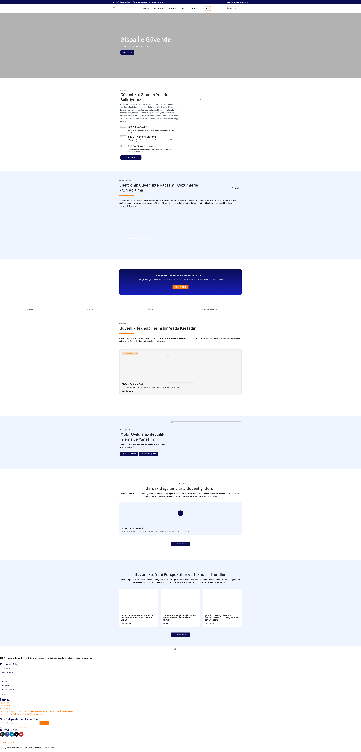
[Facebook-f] (7, 734)
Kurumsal (146, 8)
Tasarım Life (49, 747)
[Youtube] (21, 734)
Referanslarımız (7, 672)
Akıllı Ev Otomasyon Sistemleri (136, 238)
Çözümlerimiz (158, 8)
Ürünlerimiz (172, 8)
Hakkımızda (6, 668)
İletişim (4, 694)
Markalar (194, 8)
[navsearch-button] (246, 8)
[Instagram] (2, 734)
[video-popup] (180, 513)
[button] (130, 353)
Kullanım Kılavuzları (9, 690)
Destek (184, 8)
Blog (3, 677)
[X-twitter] (16, 734)
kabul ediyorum (22, 727)
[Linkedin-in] (11, 734)
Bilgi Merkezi (6, 685)
